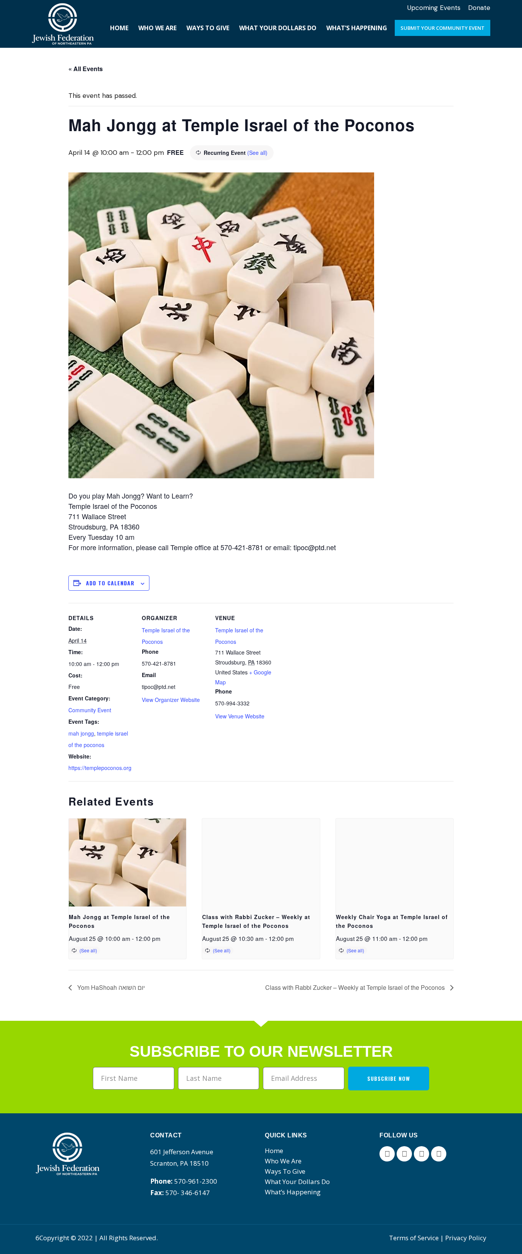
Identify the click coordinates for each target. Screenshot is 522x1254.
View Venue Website (239, 716)
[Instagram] (421, 1153)
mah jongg (81, 733)
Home (274, 1150)
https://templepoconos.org (99, 768)
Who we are (283, 1161)
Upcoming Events (433, 7)
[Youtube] (438, 1153)
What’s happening (293, 1191)
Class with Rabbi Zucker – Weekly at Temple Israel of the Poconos (355, 987)
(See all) (257, 152)
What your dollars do (297, 1181)
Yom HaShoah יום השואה (110, 987)
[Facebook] (387, 1153)
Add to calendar (110, 583)
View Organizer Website (171, 699)
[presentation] (127, 862)
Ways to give (285, 1171)
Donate (479, 7)
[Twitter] (404, 1153)
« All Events (85, 68)
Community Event (89, 710)
